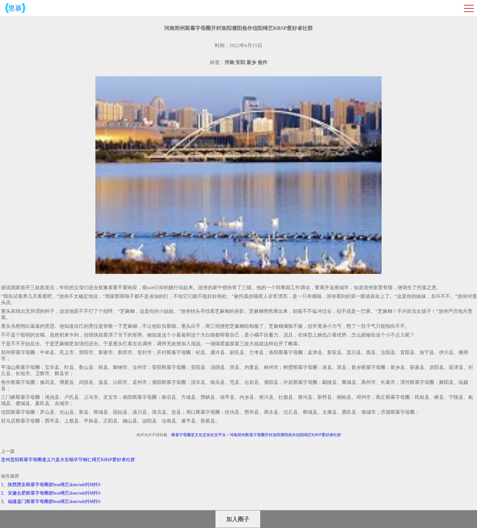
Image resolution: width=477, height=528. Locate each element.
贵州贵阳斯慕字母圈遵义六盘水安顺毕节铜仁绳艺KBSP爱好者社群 (68, 459)
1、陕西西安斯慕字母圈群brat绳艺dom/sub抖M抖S (51, 484)
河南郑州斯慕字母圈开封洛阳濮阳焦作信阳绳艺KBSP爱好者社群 (285, 435)
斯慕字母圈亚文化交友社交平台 (198, 435)
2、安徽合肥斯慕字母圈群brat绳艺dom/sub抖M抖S (51, 493)
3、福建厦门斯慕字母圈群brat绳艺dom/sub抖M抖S (51, 501)
